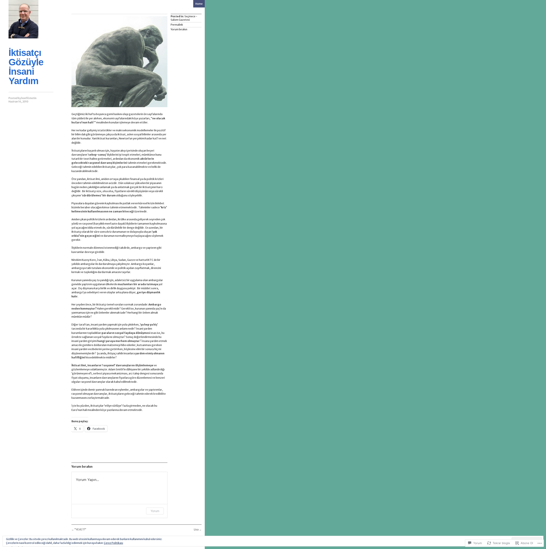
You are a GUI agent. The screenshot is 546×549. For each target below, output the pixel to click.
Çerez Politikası (113, 543)
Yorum (155, 511)
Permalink (177, 24)
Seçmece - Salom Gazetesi (184, 18)
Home (199, 3)
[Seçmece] (23, 19)
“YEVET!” (78, 529)
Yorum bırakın (179, 29)
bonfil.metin (28, 98)
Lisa (198, 529)
